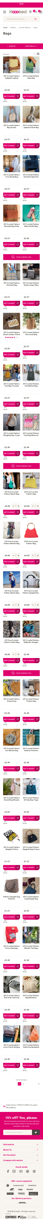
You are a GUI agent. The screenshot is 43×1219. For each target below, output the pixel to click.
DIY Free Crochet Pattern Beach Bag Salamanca (11, 493)
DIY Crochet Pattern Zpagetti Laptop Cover (12, 77)
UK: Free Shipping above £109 (24, 257)
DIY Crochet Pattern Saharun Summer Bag (31, 750)
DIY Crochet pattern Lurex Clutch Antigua (11, 1046)
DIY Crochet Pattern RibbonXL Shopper (31, 641)
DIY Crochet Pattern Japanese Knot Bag (31, 126)
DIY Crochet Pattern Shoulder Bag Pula (31, 176)
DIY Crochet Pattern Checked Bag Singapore (12, 284)
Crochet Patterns (25, 27)
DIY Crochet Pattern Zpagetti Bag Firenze (31, 848)
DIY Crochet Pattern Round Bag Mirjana (12, 799)
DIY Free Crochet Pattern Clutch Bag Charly (11, 641)
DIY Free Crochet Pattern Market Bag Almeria (11, 543)
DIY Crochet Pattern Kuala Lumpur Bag (31, 284)
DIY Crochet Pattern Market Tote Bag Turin (31, 947)
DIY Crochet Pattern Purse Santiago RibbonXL (12, 947)
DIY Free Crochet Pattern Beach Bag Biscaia (11, 592)
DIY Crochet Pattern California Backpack (31, 1046)
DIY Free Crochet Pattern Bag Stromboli (31, 543)
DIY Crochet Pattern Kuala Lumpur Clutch (11, 333)
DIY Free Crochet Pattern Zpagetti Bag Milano (31, 592)
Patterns (13, 27)
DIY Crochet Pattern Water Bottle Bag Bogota (31, 225)
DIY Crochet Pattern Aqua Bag (31, 77)
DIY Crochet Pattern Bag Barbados (31, 997)
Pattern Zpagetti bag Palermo (11, 898)
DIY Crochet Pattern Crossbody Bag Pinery (12, 176)
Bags (35, 27)
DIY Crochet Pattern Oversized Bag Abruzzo (31, 333)
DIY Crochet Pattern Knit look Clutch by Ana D (12, 997)
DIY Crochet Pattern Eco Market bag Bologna (12, 750)
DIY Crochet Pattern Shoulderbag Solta (12, 225)
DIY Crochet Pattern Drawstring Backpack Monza (12, 700)
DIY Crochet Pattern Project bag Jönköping (31, 700)
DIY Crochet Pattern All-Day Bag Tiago (31, 799)
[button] (18, 96)
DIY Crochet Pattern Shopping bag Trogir (11, 434)
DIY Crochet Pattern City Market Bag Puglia (31, 385)
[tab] (12, 46)
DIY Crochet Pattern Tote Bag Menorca (31, 434)
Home (5, 27)
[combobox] (21, 19)
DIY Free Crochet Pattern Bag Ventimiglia (31, 493)
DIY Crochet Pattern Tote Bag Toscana (12, 385)
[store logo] (18, 11)
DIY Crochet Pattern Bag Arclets (12, 126)
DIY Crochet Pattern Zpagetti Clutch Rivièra (12, 848)
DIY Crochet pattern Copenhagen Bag (31, 898)
